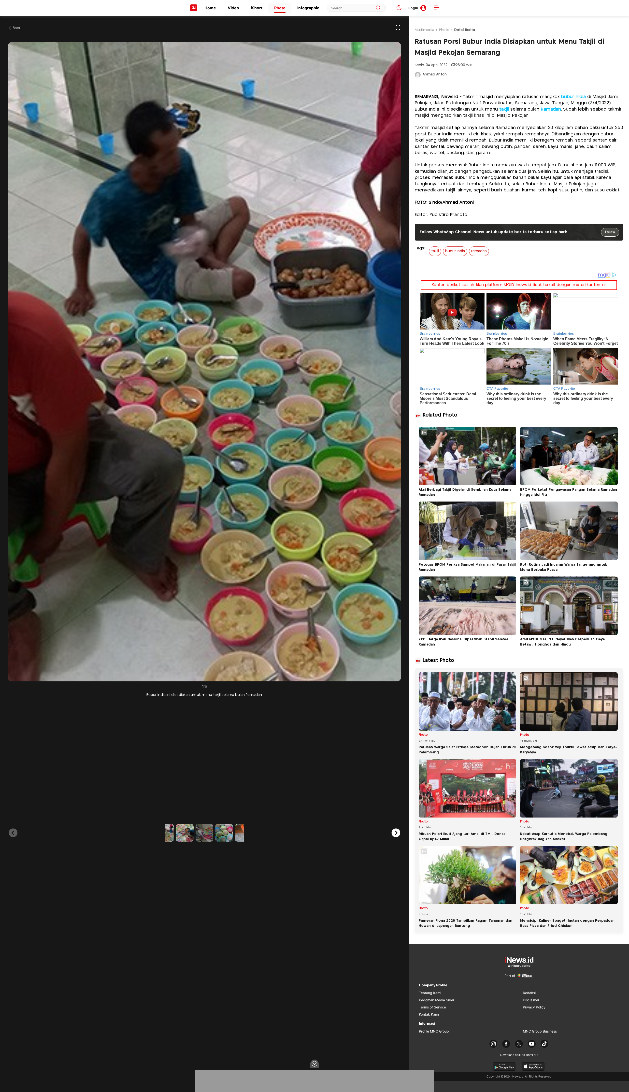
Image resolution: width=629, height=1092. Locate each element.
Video (233, 7)
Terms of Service (432, 1007)
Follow (610, 232)
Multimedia (424, 30)
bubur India (573, 97)
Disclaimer (531, 1000)
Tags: (420, 248)
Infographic (308, 7)
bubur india (455, 251)
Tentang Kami (430, 993)
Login (413, 8)
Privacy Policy (534, 1007)
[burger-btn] (436, 8)
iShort (256, 7)
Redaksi (529, 993)
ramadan (479, 251)
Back (16, 28)
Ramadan (551, 109)
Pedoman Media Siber (436, 1000)
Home (210, 7)
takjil (504, 109)
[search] (378, 8)
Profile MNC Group (434, 1031)
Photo (280, 7)
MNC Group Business (540, 1031)
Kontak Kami (429, 1014)
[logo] (194, 8)
